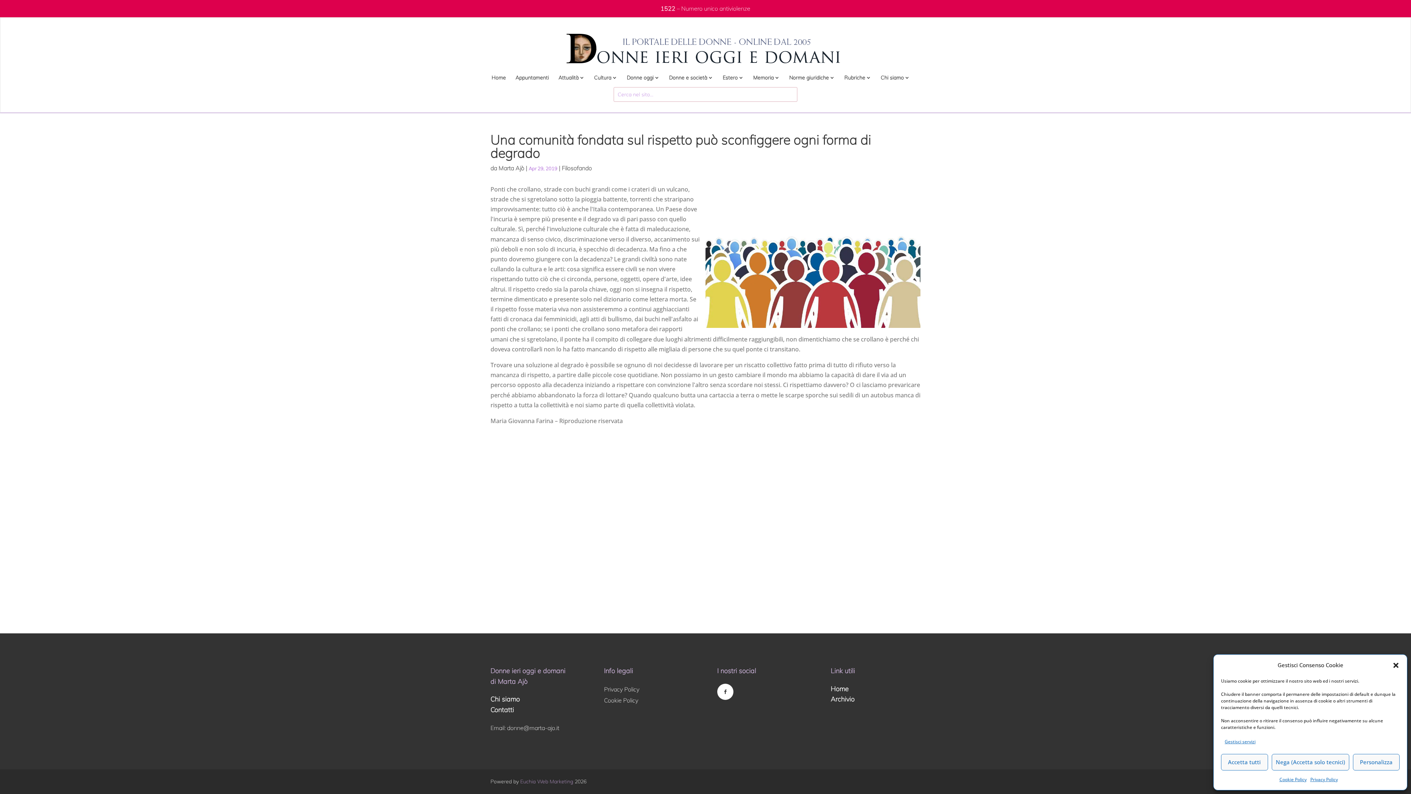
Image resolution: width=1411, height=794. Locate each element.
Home (499, 78)
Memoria (763, 78)
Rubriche (854, 78)
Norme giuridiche (809, 78)
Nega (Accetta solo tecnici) (1310, 762)
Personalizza (1376, 762)
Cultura (602, 78)
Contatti (502, 709)
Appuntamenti (532, 78)
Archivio (843, 699)
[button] (1396, 665)
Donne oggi (640, 78)
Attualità (569, 78)
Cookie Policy (1293, 779)
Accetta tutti (1244, 762)
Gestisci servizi (1240, 741)
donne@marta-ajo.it (533, 728)
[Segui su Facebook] (725, 692)
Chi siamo (892, 78)
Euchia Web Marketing (546, 781)
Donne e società (688, 78)
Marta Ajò (511, 168)
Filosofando (577, 168)
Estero (730, 78)
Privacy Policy (1324, 779)
